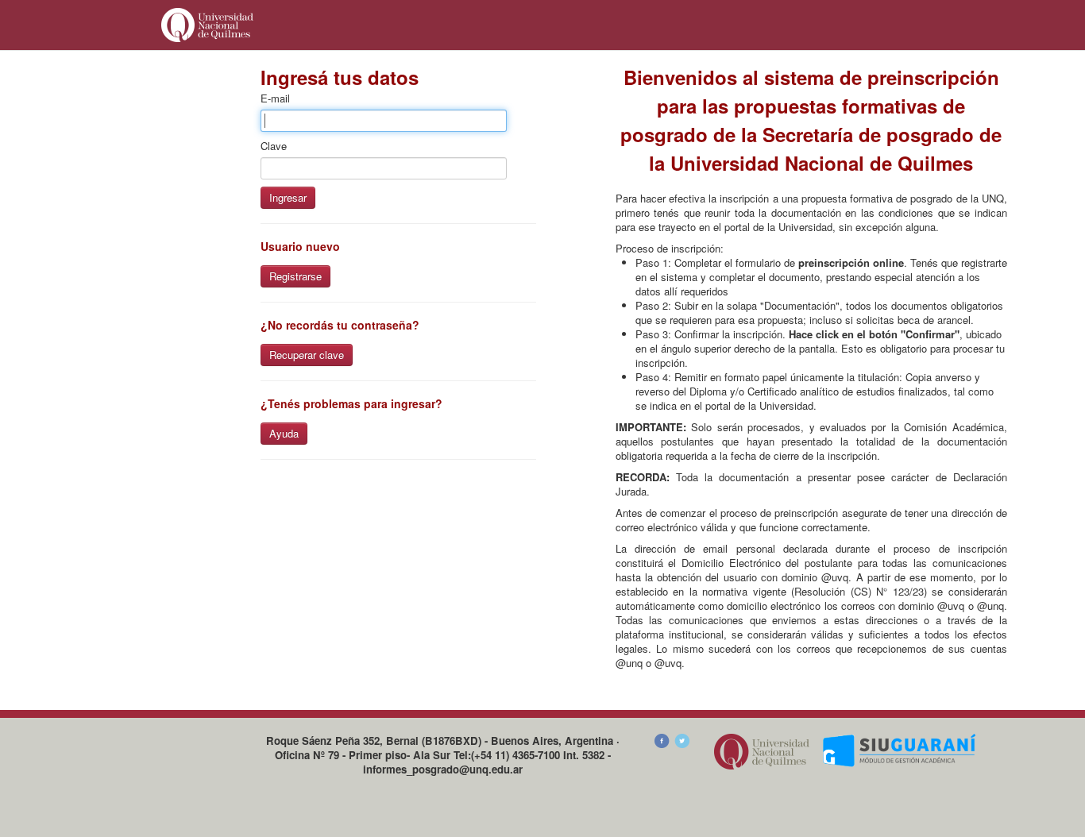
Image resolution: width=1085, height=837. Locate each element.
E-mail (275, 98)
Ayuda (284, 433)
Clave (274, 146)
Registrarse (295, 276)
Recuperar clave (306, 354)
